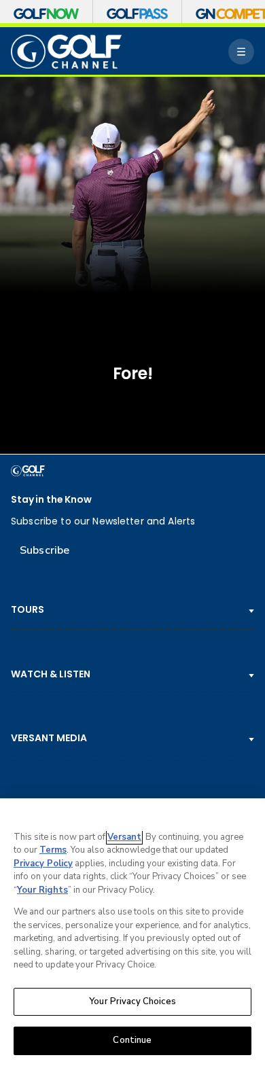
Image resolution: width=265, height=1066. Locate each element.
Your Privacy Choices (132, 1001)
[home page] (66, 52)
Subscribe (44, 550)
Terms (53, 850)
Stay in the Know (51, 499)
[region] (132, 932)
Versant (124, 837)
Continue (132, 1040)
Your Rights (42, 890)
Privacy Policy (43, 863)
